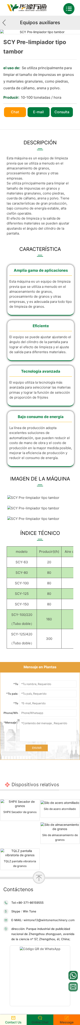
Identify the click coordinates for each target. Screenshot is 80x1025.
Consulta (61, 112)
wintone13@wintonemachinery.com (49, 920)
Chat (15, 112)
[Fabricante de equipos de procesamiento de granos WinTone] (26, 10)
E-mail (38, 112)
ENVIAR (37, 748)
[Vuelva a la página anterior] (5, 22)
